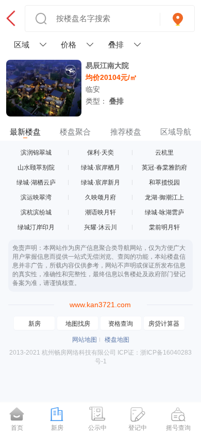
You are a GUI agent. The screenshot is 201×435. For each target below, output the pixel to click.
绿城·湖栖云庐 (36, 182)
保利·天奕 (100, 152)
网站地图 (84, 339)
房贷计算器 (163, 323)
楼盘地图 (117, 339)
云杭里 (164, 152)
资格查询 (120, 323)
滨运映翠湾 (36, 197)
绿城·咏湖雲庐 (164, 212)
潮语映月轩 (100, 212)
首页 (17, 427)
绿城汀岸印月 (36, 227)
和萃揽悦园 (164, 182)
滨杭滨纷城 (36, 212)
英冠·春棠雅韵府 (164, 167)
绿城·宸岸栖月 (100, 167)
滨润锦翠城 (36, 152)
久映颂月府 (100, 197)
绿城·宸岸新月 (100, 182)
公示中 (97, 427)
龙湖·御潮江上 (164, 197)
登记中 (137, 427)
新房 (34, 323)
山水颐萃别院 (36, 167)
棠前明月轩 (164, 227)
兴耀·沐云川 (100, 227)
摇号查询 (178, 427)
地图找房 (77, 323)
